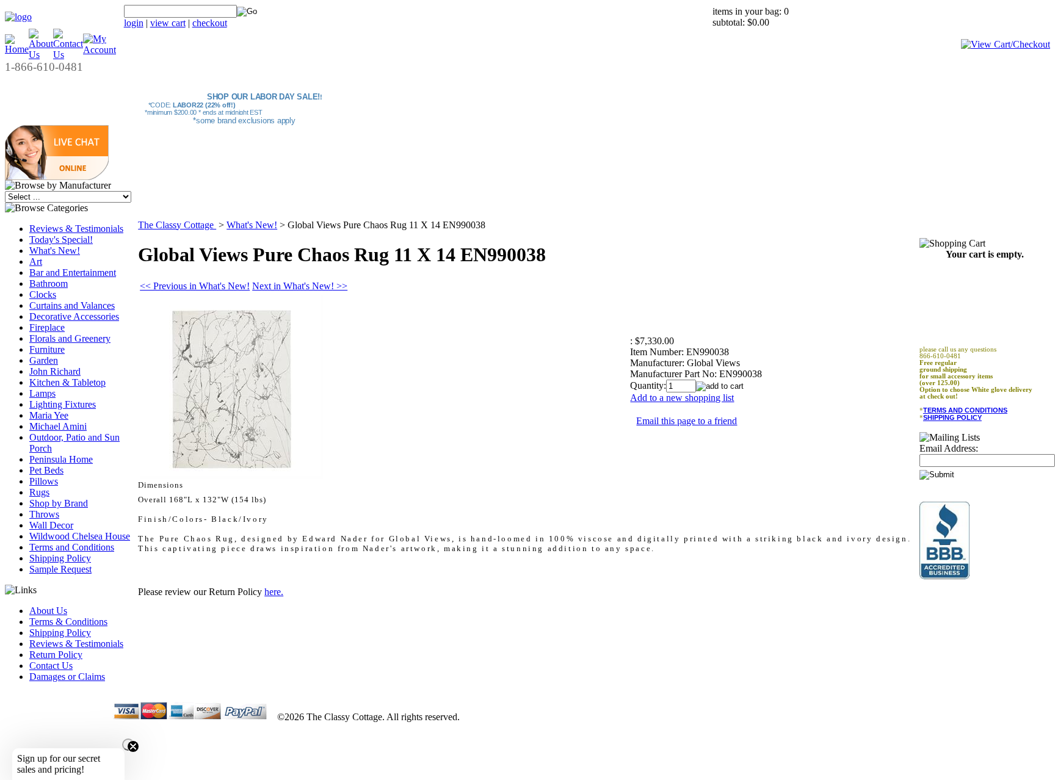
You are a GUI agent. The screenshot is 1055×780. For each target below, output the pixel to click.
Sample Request (60, 569)
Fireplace (47, 327)
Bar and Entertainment (72, 272)
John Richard (55, 371)
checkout (209, 23)
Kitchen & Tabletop (67, 382)
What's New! (54, 250)
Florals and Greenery (70, 338)
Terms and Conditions (71, 547)
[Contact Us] (68, 54)
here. (273, 592)
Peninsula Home (61, 459)
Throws (44, 514)
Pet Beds (46, 470)
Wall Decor (51, 525)
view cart (168, 23)
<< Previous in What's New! (195, 286)
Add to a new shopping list (682, 397)
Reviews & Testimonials (76, 228)
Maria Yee (48, 415)
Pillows (43, 481)
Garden (43, 360)
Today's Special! (61, 239)
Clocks (42, 294)
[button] (57, 177)
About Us (48, 610)
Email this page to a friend (686, 421)
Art (35, 261)
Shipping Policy (60, 558)
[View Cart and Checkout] (1005, 44)
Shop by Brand (58, 503)
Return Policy (55, 654)
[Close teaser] (128, 744)
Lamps (42, 393)
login (133, 23)
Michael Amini (58, 426)
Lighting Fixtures (62, 404)
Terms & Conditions (68, 621)
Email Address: (948, 448)
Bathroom (48, 283)
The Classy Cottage (177, 225)
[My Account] (99, 50)
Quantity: (648, 385)
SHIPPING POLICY (952, 417)
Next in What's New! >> (299, 286)
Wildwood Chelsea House (79, 536)
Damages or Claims (67, 676)
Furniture (47, 349)
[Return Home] (18, 17)
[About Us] (41, 54)
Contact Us (51, 665)
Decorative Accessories (74, 316)
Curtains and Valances (72, 305)
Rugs (39, 492)
